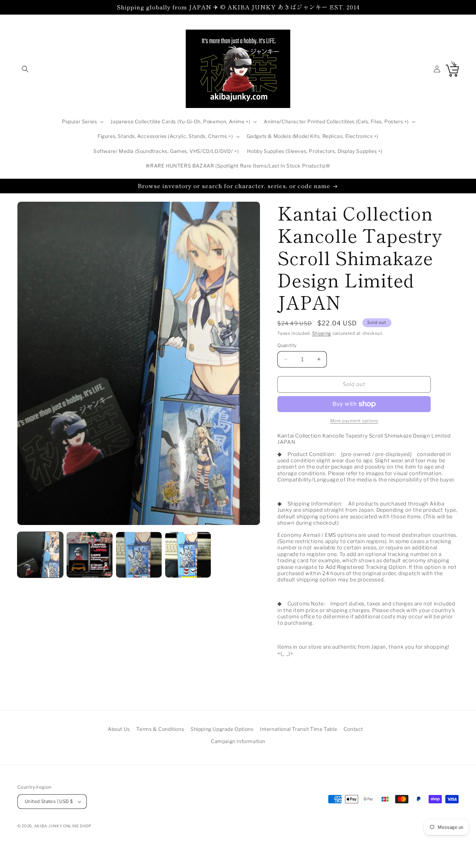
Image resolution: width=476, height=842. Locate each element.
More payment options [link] (354, 420)
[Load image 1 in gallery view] (40, 555)
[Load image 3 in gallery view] (139, 555)
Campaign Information (238, 741)
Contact (353, 729)
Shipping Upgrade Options (222, 729)
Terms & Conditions (160, 729)
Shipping (321, 333)
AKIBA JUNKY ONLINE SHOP (63, 826)
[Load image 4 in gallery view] (188, 555)
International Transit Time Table (298, 729)
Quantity (287, 345)
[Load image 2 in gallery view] (89, 555)
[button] (25, 69)
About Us (119, 729)
